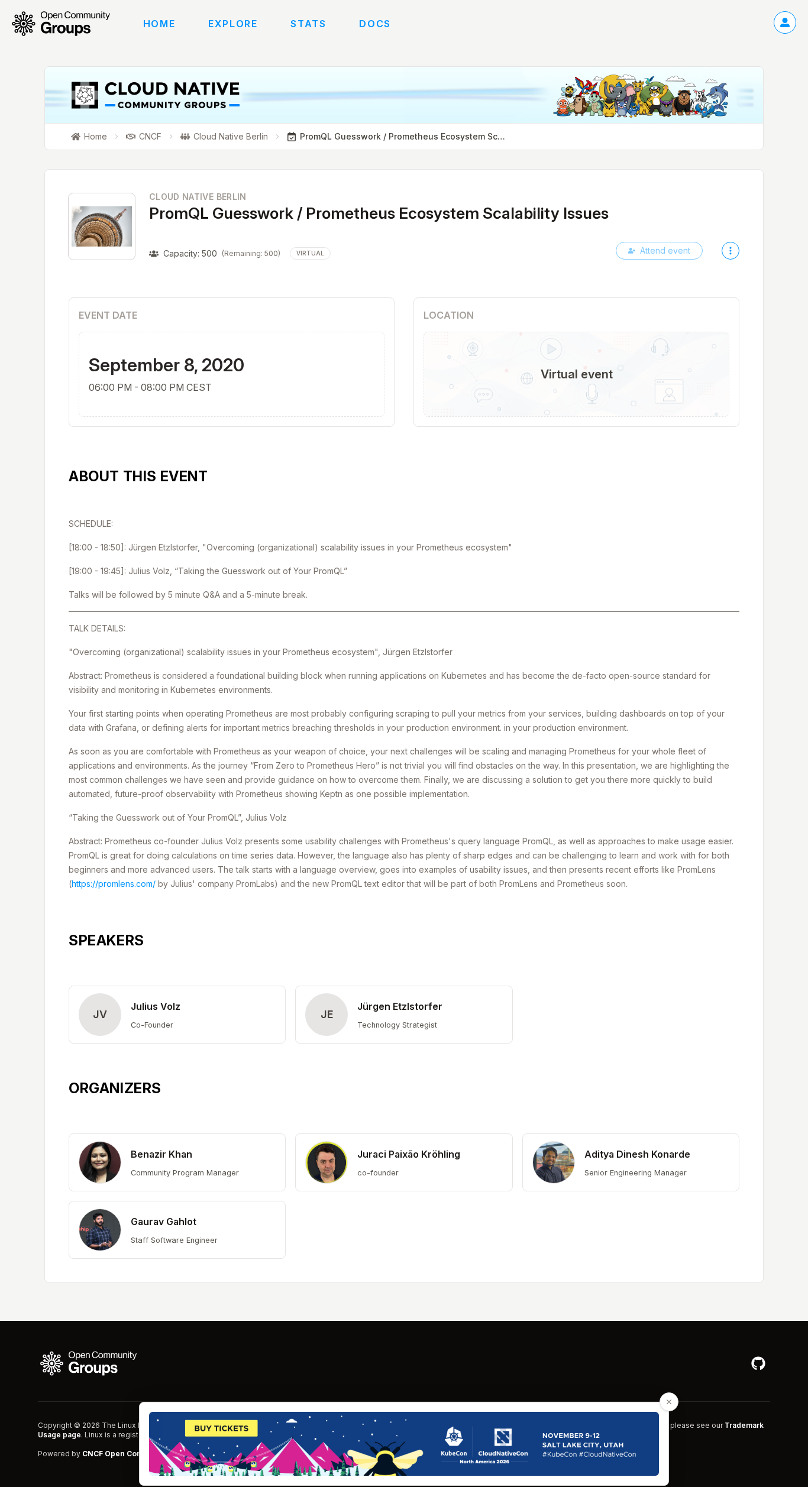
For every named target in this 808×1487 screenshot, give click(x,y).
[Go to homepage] (67, 23)
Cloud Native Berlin (198, 197)
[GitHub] (758, 1363)
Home (159, 24)
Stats (308, 24)
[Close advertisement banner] (669, 1401)
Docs (374, 24)
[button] (177, 1015)
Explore (232, 24)
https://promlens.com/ (114, 884)
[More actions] (730, 251)
